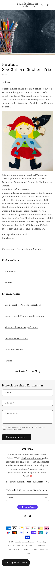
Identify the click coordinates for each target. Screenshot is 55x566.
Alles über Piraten (14, 349)
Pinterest (26, 482)
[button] (5, 5)
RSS (47, 482)
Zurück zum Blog (29, 371)
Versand (28, 553)
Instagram (37, 482)
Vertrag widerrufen (16, 562)
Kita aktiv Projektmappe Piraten (21, 327)
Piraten (8, 361)
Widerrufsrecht (15, 549)
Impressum (42, 545)
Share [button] (7, 82)
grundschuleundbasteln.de (25, 542)
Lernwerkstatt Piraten (16, 338)
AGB (26, 549)
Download (38, 249)
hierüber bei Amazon (32, 458)
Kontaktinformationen (39, 549)
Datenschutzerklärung (26, 545)
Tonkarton (10, 271)
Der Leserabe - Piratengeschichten (23, 305)
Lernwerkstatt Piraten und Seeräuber (24, 316)
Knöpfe (8, 283)
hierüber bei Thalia (16, 462)
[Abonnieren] (46, 497)
